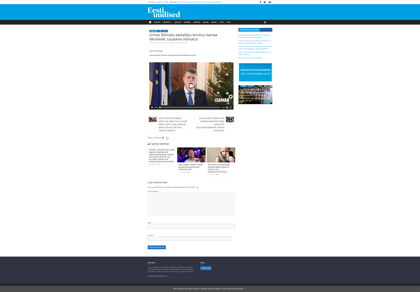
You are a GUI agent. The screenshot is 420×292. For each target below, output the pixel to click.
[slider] (189, 107)
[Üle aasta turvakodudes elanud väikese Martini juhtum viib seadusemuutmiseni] (221, 149)
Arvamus (166, 22)
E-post (151, 235)
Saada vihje (205, 268)
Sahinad (187, 22)
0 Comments (165, 43)
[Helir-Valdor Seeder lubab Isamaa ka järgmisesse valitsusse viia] (191, 149)
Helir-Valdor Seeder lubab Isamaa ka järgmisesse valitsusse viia (190, 167)
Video (222, 22)
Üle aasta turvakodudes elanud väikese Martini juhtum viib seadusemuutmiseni (219, 168)
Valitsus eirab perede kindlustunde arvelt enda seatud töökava (199, 2)
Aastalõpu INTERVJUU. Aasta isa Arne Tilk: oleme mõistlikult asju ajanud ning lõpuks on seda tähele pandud (173, 124)
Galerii (206, 22)
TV (158, 31)
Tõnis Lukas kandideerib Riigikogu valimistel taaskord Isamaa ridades (259, 95)
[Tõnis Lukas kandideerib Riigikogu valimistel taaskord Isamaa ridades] (260, 86)
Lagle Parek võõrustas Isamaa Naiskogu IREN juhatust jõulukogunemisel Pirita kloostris (210, 124)
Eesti (247, 89)
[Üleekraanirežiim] (231, 107)
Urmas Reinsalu (182, 43)
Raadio (214, 22)
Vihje (229, 22)
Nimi (150, 223)
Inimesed (196, 22)
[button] (191, 86)
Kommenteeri (153, 191)
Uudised (157, 22)
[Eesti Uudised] (150, 22)
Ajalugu (178, 22)
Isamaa (174, 43)
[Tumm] (227, 107)
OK (246, 288)
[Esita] (152, 107)
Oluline (152, 31)
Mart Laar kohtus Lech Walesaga (250, 58)
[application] (191, 86)
